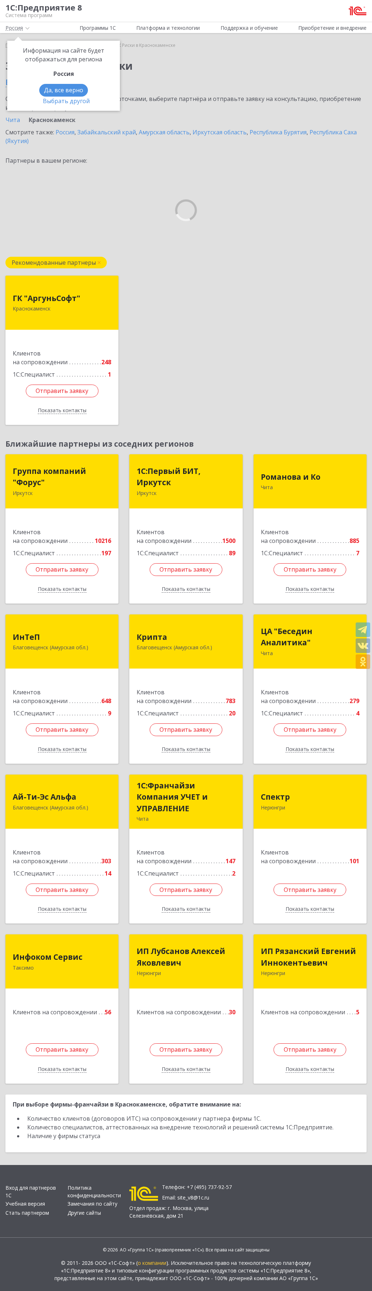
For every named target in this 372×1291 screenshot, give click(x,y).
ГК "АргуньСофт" (46, 298)
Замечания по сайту (92, 1203)
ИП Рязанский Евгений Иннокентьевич (308, 957)
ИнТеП (26, 637)
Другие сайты (84, 1212)
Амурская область (164, 132)
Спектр (275, 797)
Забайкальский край (106, 132)
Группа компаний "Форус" (49, 477)
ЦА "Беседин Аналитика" (286, 637)
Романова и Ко (290, 477)
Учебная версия (25, 1203)
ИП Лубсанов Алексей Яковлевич (181, 957)
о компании (152, 1262)
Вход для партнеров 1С (30, 1191)
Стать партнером (27, 1212)
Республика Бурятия (278, 132)
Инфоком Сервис (47, 957)
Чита (12, 120)
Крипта (152, 637)
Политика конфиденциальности (94, 1191)
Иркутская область (220, 132)
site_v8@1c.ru (193, 1197)
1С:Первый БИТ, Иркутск (169, 477)
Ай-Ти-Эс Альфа (44, 797)
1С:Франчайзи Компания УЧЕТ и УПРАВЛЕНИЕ (172, 796)
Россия (65, 132)
